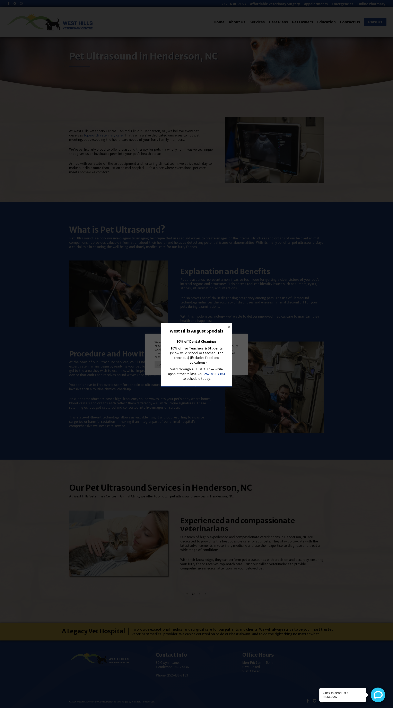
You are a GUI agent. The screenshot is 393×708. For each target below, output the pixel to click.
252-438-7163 (214, 373)
